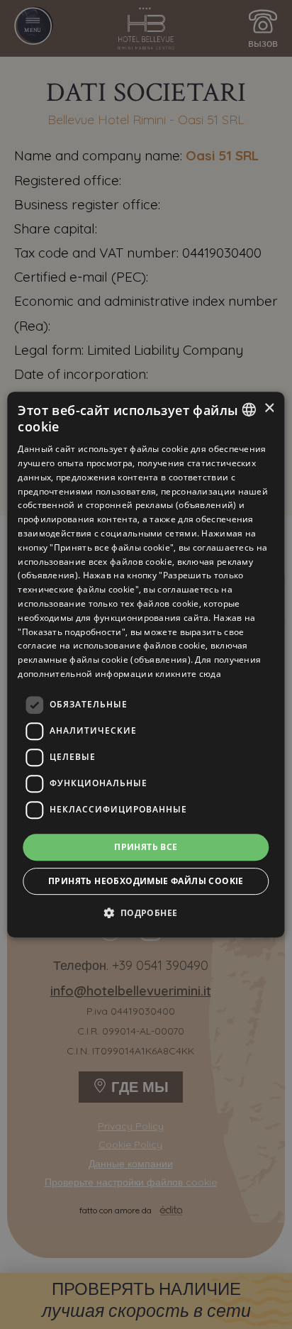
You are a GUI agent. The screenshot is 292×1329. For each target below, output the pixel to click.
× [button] (269, 408)
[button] (145, 912)
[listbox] (249, 409)
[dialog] (145, 665)
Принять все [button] (145, 847)
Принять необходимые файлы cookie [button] (146, 881)
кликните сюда (188, 674)
